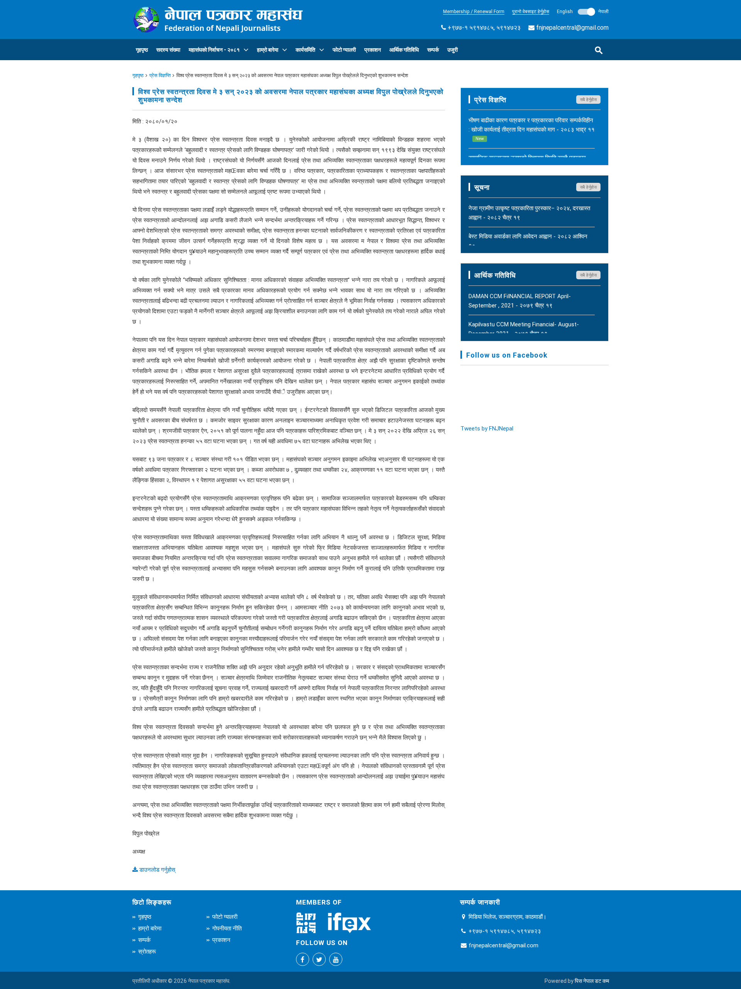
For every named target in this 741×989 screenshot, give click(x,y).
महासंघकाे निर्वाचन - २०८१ (214, 49)
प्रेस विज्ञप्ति (160, 75)
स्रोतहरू (147, 951)
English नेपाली (583, 11)
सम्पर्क (433, 49)
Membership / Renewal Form (473, 11)
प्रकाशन (372, 49)
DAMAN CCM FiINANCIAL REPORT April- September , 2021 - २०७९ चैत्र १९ (520, 300)
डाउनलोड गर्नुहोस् (156, 869)
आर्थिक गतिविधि (404, 49)
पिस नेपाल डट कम (592, 980)
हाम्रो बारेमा (267, 49)
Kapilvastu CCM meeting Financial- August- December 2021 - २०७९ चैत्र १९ (524, 329)
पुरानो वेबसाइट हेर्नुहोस (530, 11)
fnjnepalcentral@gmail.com (572, 27)
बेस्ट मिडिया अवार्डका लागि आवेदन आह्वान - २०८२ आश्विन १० (528, 241)
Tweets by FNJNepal (486, 428)
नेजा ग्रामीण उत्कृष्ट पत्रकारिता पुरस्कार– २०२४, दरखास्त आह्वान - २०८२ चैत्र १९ (529, 212)
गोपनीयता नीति (227, 928)
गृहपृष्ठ (142, 49)
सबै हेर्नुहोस (588, 99)
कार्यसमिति (305, 49)
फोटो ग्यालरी (344, 49)
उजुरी (452, 49)
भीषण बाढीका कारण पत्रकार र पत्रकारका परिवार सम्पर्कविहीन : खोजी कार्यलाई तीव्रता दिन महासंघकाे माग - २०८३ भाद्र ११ (532, 128)
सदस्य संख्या (168, 49)
